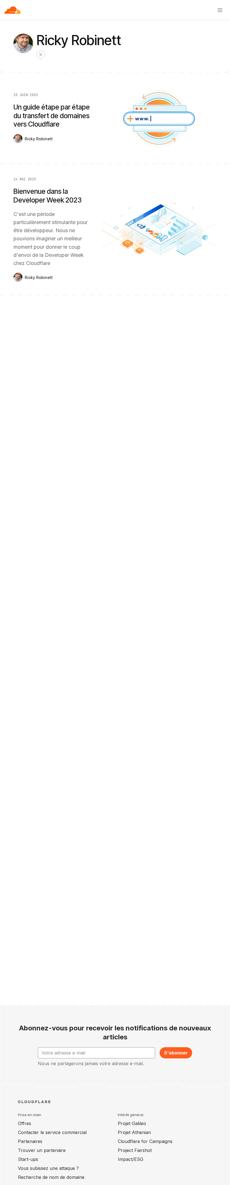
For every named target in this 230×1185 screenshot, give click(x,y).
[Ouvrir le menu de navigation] (220, 10)
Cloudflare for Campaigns (145, 1141)
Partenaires (30, 1141)
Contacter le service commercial (52, 1132)
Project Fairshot (135, 1150)
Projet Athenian (134, 1132)
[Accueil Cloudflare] (12, 10)
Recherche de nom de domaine (51, 1177)
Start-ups (28, 1159)
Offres (24, 1123)
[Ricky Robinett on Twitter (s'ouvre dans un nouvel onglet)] (40, 54)
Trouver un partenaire (42, 1150)
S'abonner (176, 1053)
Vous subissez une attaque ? (48, 1168)
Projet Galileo (132, 1123)
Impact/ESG (130, 1159)
